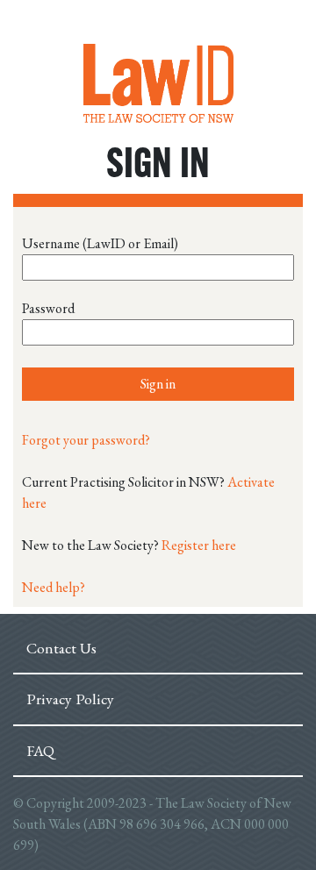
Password (48, 308)
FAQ (40, 750)
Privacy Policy (70, 698)
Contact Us (61, 648)
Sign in (158, 383)
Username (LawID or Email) (100, 243)
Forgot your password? (86, 440)
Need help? (53, 587)
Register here (199, 545)
